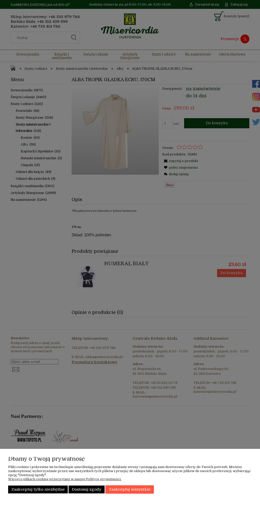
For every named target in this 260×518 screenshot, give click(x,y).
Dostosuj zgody (86, 489)
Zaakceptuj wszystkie (130, 489)
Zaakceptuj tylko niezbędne (38, 489)
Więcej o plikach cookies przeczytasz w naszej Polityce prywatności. (64, 479)
